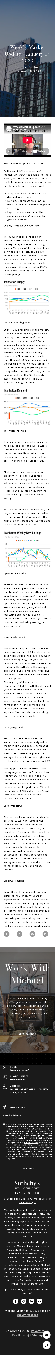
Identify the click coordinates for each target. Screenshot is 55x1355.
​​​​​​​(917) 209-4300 (17, 1079)
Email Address (12, 1115)
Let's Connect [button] (27, 1034)
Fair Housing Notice (27, 1192)
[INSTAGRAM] (24, 1301)
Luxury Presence (27, 1315)
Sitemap (37, 1335)
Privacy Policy (31, 1143)
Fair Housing (20, 1335)
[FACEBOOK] (16, 1301)
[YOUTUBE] (39, 1301)
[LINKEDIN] (31, 1301)
